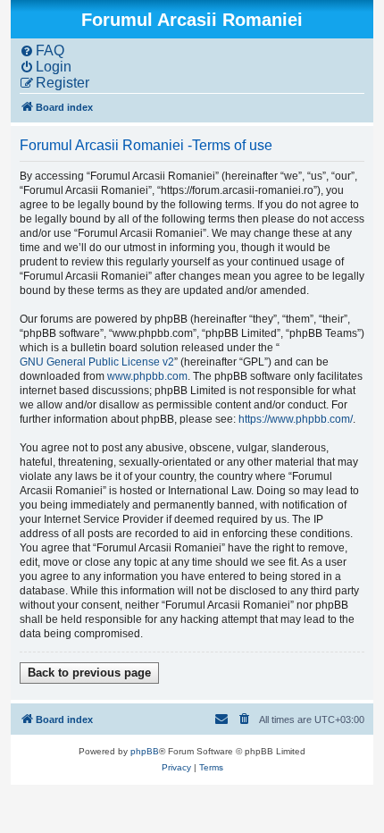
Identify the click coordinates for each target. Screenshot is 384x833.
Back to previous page (89, 672)
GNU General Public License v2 (97, 362)
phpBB (144, 751)
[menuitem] (42, 51)
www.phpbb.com (147, 376)
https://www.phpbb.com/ (295, 419)
